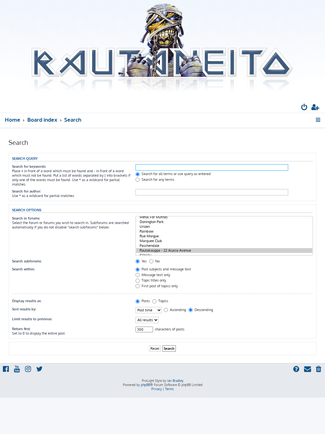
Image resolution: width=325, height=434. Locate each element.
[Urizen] (224, 226)
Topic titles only (153, 280)
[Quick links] (318, 119)
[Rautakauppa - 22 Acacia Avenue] (224, 250)
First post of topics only (159, 286)
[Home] (162, 48)
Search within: (23, 269)
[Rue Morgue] (224, 236)
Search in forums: (26, 218)
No (157, 261)
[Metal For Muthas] (224, 217)
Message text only (155, 275)
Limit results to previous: (32, 319)
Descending (203, 310)
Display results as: (26, 301)
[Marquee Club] (224, 241)
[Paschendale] (224, 245)
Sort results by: (24, 309)
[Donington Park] (224, 222)
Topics (162, 301)
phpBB (145, 385)
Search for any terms (157, 179)
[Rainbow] (224, 231)
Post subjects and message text (166, 269)
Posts (145, 301)
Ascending (177, 310)
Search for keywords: (29, 166)
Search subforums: (27, 261)
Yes (144, 261)
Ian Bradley (175, 381)
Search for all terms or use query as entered (176, 174)
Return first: (21, 329)
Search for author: (26, 191)
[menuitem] (304, 108)
